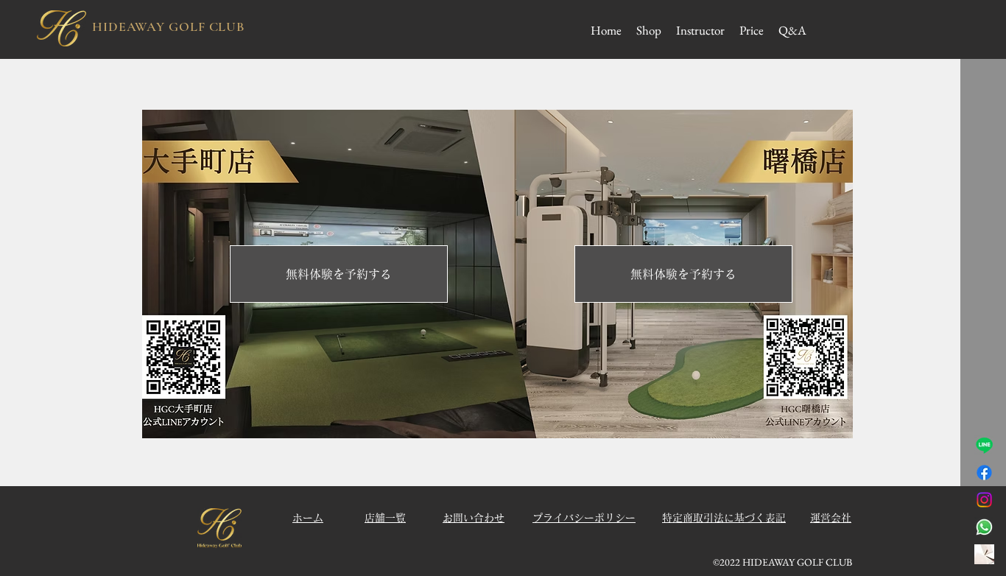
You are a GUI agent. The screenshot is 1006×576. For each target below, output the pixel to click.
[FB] (984, 472)
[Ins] (984, 500)
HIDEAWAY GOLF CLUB (168, 26)
